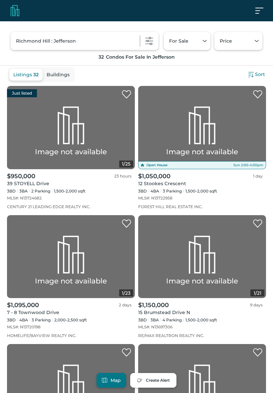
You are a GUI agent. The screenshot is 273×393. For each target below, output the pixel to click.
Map (116, 380)
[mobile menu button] (263, 10)
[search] (84, 41)
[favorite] (126, 94)
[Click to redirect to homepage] (15, 11)
